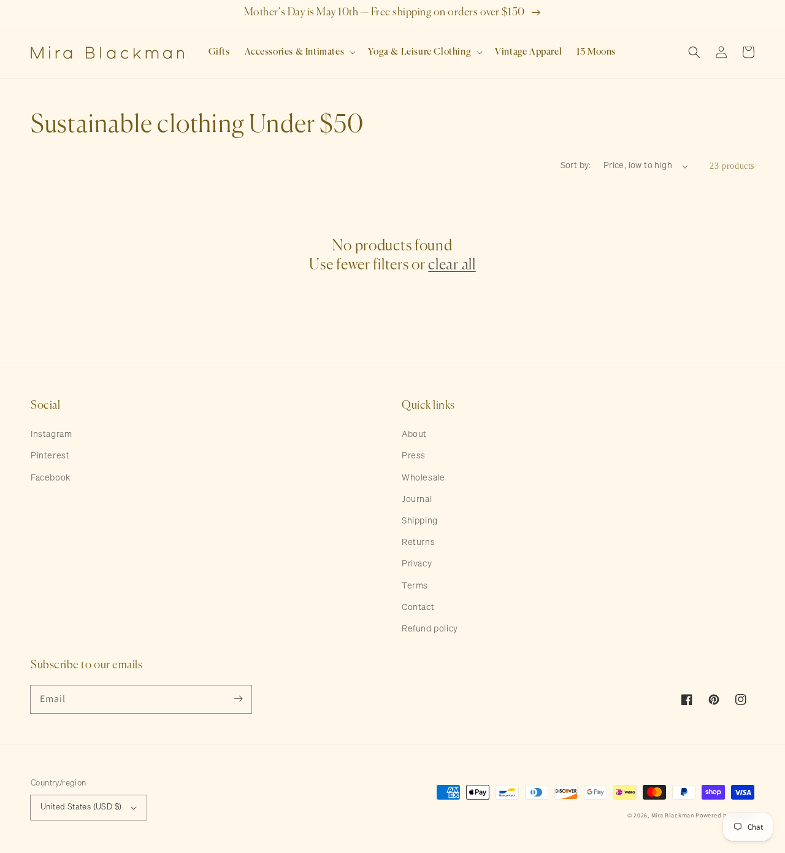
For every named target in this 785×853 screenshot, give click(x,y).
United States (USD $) (80, 807)
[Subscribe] (237, 698)
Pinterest (50, 456)
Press (414, 456)
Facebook (51, 478)
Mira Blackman (672, 815)
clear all (451, 265)
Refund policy (430, 629)
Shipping (420, 521)
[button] (299, 52)
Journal (417, 499)
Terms (415, 586)
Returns (418, 542)
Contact (418, 607)
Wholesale (423, 478)
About (414, 434)
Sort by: (576, 165)
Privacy (417, 564)
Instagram (51, 434)
